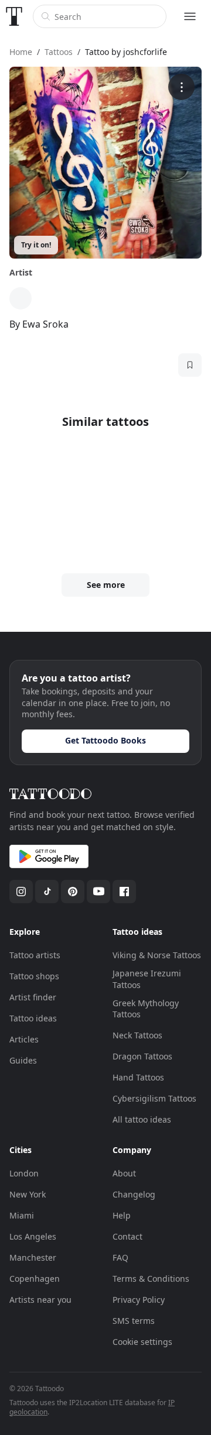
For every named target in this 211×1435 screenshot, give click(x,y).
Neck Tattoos (137, 1035)
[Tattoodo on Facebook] (124, 891)
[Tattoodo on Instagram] (21, 891)
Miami (21, 1215)
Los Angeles (32, 1236)
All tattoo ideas (142, 1119)
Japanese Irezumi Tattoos (147, 979)
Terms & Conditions (151, 1278)
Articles (24, 1039)
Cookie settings (142, 1341)
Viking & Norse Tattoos (157, 955)
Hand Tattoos (138, 1077)
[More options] (181, 87)
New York (27, 1194)
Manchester (32, 1257)
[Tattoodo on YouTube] (98, 891)
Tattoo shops (34, 976)
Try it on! (36, 245)
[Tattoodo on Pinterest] (72, 891)
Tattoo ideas (33, 1018)
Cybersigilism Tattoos (154, 1098)
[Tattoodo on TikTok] (47, 891)
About (124, 1173)
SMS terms (134, 1320)
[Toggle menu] (190, 16)
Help (122, 1215)
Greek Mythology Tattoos (146, 1008)
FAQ (120, 1257)
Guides (23, 1060)
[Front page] (14, 16)
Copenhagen (34, 1278)
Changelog (134, 1194)
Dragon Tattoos (142, 1056)
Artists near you (40, 1299)
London (24, 1173)
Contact (127, 1236)
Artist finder (32, 997)
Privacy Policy (139, 1299)
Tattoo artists (34, 955)
